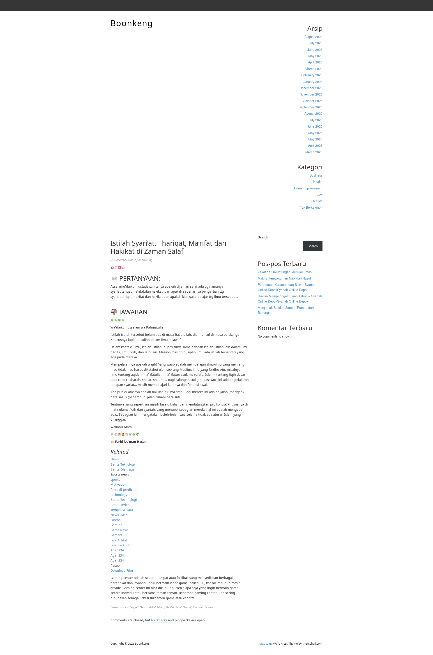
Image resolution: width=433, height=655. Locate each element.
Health (317, 181)
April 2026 (315, 62)
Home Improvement (308, 188)
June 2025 (314, 126)
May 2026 (315, 56)
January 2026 (312, 81)
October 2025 (312, 100)
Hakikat (151, 607)
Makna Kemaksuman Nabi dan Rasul (284, 278)
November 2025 (310, 94)
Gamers (116, 535)
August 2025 (313, 113)
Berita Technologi (124, 499)
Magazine (265, 643)
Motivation (119, 484)
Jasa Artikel (119, 540)
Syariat (187, 607)
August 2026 (313, 36)
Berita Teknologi (123, 464)
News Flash (119, 515)
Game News (120, 530)
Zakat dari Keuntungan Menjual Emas (285, 272)
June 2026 (314, 49)
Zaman (208, 607)
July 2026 (315, 43)
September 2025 (310, 107)
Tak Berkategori (311, 207)
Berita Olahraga (123, 469)
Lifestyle (316, 201)
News (115, 459)
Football (116, 520)
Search (263, 237)
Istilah (160, 607)
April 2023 (315, 145)
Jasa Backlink (120, 545)
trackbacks (159, 620)
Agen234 (117, 550)
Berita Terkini (121, 505)
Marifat (170, 607)
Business (316, 175)
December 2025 (310, 88)
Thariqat (198, 607)
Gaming (116, 525)
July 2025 (315, 120)
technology (119, 494)
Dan (142, 607)
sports (115, 479)
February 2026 (311, 75)
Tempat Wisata (122, 510)
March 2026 (313, 68)
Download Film (122, 570)
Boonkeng (132, 23)
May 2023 (315, 139)
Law (319, 194)
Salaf (178, 607)
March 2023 (313, 152)
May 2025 (315, 133)
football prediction (124, 489)
